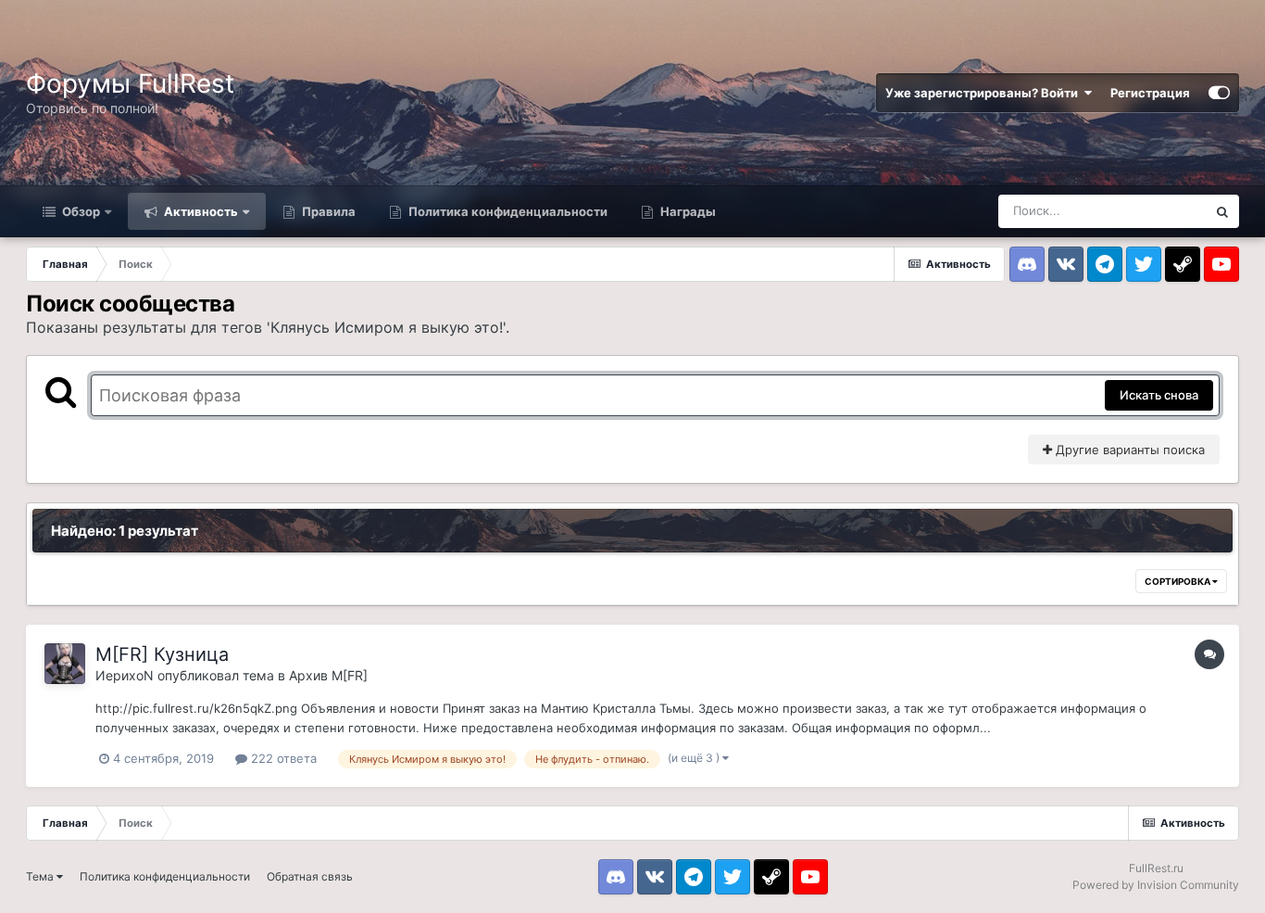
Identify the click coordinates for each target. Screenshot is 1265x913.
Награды (687, 211)
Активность (199, 211)
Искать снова (1159, 394)
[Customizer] (1219, 92)
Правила (327, 211)
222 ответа (282, 758)
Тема (41, 876)
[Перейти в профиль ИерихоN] (64, 663)
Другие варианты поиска (1128, 449)
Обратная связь (310, 876)
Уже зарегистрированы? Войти (984, 92)
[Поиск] (1222, 211)
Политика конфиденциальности (506, 211)
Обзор (79, 211)
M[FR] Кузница (162, 654)
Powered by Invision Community (1155, 885)
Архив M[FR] (328, 675)
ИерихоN (124, 675)
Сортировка (1178, 581)
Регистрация (1150, 92)
